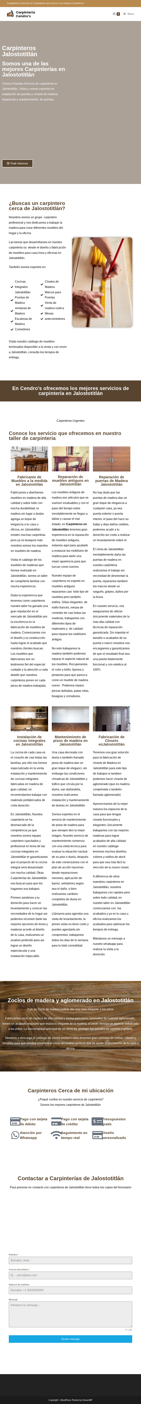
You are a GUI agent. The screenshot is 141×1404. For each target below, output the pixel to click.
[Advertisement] (32, 133)
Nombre (14, 1254)
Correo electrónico (19, 1269)
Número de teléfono (19, 1284)
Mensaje (13, 1299)
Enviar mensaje (70, 1338)
